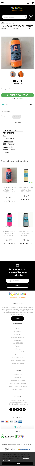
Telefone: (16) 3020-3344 (18, 400)
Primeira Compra (17, 389)
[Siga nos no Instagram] (20, 409)
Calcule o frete (5, 111)
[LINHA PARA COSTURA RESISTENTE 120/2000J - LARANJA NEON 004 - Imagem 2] (21, 74)
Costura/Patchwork (17, 337)
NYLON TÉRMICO (17, 343)
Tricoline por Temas (17, 364)
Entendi (17, 464)
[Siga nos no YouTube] (17, 409)
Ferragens (17, 340)
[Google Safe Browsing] (19, 436)
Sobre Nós (17, 378)
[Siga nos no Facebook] (10, 409)
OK (16, 117)
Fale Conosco (17, 375)
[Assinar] (17, 286)
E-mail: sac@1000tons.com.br (18, 404)
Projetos (17, 346)
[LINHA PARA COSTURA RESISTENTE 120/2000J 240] (26, 186)
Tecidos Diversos (17, 358)
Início (3, 23)
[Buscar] (25, 17)
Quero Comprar (18, 95)
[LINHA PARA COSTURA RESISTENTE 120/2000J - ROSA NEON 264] (9, 186)
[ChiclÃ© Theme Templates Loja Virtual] (11, 449)
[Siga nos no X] (14, 409)
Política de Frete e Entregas (17, 384)
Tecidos (17, 355)
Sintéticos (17, 349)
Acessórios (17, 331)
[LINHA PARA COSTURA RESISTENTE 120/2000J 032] (9, 230)
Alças (17, 328)
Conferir (17, 319)
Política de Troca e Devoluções (17, 386)
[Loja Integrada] (24, 449)
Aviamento (10, 23)
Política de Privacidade (17, 381)
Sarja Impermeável (17, 352)
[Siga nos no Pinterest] (24, 409)
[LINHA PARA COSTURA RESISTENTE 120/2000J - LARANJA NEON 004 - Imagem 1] (13, 74)
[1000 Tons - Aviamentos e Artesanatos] (17, 9)
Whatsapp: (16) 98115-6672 (18, 402)
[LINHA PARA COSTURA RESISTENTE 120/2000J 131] (26, 230)
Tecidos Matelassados (17, 361)
